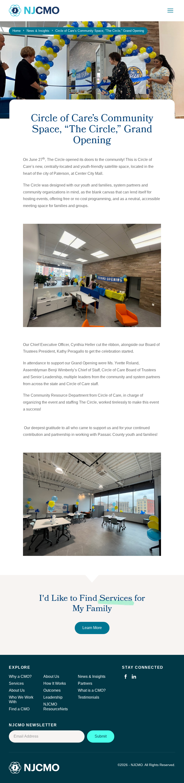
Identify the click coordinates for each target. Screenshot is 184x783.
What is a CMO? (92, 690)
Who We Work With (21, 699)
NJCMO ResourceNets (55, 706)
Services (16, 683)
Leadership (53, 697)
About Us (17, 690)
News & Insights (91, 676)
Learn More (92, 628)
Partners (85, 683)
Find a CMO (19, 709)
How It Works (54, 683)
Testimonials (88, 697)
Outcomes (52, 690)
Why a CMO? (20, 676)
